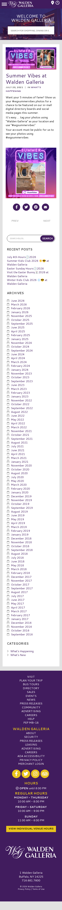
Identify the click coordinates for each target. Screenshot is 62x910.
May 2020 (17, 481)
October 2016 (20, 630)
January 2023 (19, 396)
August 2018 (19, 554)
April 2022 (18, 423)
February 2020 (20, 488)
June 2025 (17, 327)
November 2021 (21, 431)
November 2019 (21, 500)
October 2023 (20, 377)
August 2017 (19, 592)
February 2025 (20, 335)
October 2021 (20, 435)
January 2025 (19, 339)
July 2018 (17, 557)
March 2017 (19, 611)
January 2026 (19, 312)
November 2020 (21, 465)
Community (31, 707)
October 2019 (20, 504)
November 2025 (21, 316)
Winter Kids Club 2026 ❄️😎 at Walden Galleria (27, 282)
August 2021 (19, 442)
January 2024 (19, 370)
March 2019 (19, 527)
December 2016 (21, 623)
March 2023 (19, 389)
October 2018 (20, 546)
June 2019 (17, 515)
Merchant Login (31, 764)
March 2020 (19, 485)
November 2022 (21, 400)
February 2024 (20, 366)
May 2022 (17, 419)
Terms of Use (38, 889)
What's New (18, 655)
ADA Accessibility (31, 756)
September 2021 (22, 439)
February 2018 (20, 573)
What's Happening (22, 651)
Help (31, 719)
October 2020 (20, 469)
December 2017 (21, 577)
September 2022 (22, 408)
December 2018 (21, 538)
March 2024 (19, 362)
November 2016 (21, 627)
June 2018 (17, 561)
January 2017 (19, 619)
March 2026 (19, 304)
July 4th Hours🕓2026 (21, 257)
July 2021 (17, 446)
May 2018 (17, 565)
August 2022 (19, 412)
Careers (31, 715)
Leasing (31, 744)
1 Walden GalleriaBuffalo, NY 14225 (31, 874)
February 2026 (20, 308)
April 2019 (18, 523)
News (31, 700)
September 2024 (22, 350)
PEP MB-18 (31, 722)
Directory (31, 688)
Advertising (31, 711)
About (31, 733)
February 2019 (20, 531)
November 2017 (21, 580)
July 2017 (17, 596)
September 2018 (22, 550)
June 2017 (17, 600)
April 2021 (18, 454)
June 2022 (17, 415)
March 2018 (19, 569)
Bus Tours (31, 684)
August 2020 (19, 473)
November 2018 (21, 542)
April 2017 (18, 607)
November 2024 (21, 343)
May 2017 (17, 603)
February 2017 (20, 615)
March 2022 (19, 427)
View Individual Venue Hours (31, 828)
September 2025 (22, 323)
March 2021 (19, 458)
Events (31, 696)
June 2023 (17, 385)
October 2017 (20, 584)
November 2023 (21, 373)
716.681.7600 (31, 880)
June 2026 (17, 301)
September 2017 (22, 588)
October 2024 (20, 346)
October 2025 (20, 320)
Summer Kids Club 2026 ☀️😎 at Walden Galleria (28, 262)
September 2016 (22, 634)
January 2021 (19, 462)
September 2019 (22, 508)
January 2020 (19, 492)
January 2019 (19, 534)
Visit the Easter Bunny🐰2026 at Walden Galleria (28, 274)
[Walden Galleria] (31, 852)
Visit (31, 677)
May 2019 (17, 519)
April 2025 (18, 331)
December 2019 (21, 496)
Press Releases (31, 703)
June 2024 (17, 354)
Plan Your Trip (31, 680)
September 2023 (22, 381)
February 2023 (20, 393)
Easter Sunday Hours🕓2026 (25, 268)
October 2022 (20, 404)
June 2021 (17, 450)
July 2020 (17, 477)
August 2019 (19, 511)
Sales (31, 692)
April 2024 (18, 358)
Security (31, 737)
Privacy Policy (31, 760)
